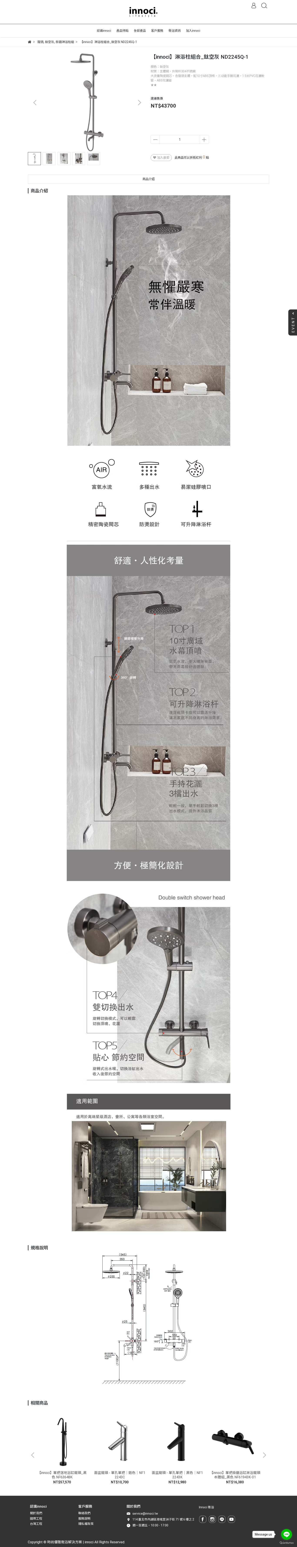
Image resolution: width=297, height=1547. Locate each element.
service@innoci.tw (145, 1513)
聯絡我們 (84, 1513)
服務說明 (84, 1518)
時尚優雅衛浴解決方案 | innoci (70, 1542)
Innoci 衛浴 (206, 1507)
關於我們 (36, 1513)
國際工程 (36, 1518)
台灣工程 (36, 1523)
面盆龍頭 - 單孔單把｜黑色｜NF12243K (177, 1475)
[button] (139, 102)
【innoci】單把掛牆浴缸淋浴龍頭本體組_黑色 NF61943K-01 (235, 1475)
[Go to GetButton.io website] (287, 1542)
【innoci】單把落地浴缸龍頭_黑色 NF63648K (62, 1475)
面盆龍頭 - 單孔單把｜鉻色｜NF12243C (119, 1475)
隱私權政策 (85, 1523)
